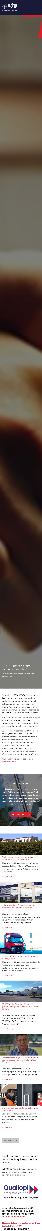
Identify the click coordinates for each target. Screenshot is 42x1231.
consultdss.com (9, 762)
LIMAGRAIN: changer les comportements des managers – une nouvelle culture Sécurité (20, 1059)
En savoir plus (18, 815)
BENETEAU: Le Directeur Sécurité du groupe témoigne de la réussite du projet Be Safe (20, 1006)
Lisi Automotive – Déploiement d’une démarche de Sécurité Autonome (19, 906)
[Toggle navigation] (39, 7)
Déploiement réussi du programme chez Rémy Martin (17, 858)
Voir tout (7, 1141)
